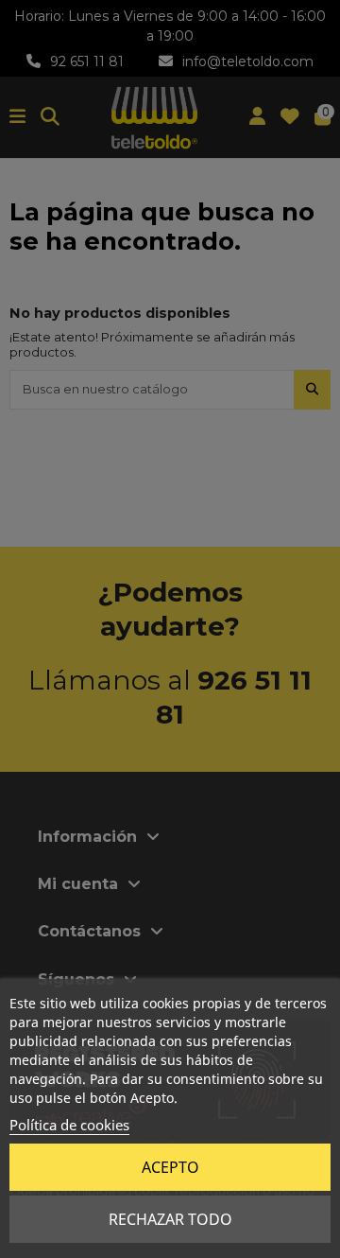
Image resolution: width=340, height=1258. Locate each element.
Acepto (170, 1167)
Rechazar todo (170, 1219)
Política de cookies (69, 1124)
